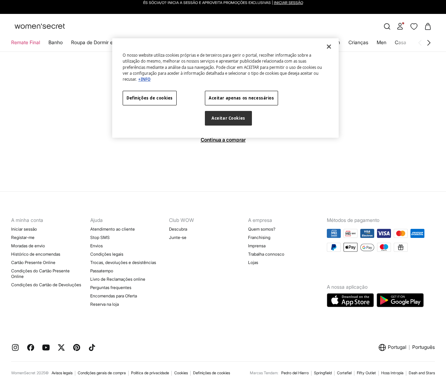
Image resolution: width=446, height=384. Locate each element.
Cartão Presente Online (33, 262)
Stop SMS (100, 237)
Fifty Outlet (366, 372)
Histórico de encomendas (35, 254)
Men (381, 42)
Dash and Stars (422, 372)
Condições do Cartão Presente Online (40, 273)
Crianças (358, 42)
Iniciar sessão (24, 229)
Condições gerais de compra (102, 372)
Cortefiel (344, 372)
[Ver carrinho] (428, 26)
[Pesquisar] (387, 26)
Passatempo (101, 270)
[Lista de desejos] (414, 26)
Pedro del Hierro (295, 372)
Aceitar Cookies (228, 118)
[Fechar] (329, 46)
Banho (55, 42)
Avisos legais (62, 372)
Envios (96, 245)
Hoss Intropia (392, 372)
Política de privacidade (150, 372)
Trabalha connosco (266, 254)
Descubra (178, 229)
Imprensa (257, 245)
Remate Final (25, 42)
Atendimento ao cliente (112, 229)
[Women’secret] (40, 27)
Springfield (323, 372)
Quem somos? (261, 229)
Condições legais (106, 254)
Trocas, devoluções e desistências (123, 262)
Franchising (259, 237)
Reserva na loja (104, 304)
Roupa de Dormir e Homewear (105, 42)
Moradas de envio (28, 245)
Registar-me (22, 237)
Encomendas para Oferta (113, 295)
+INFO (144, 79)
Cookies (181, 372)
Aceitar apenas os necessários (241, 98)
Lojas (253, 262)
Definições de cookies (211, 372)
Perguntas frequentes (110, 287)
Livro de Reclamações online (117, 279)
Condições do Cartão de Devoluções (46, 284)
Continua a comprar (223, 140)
